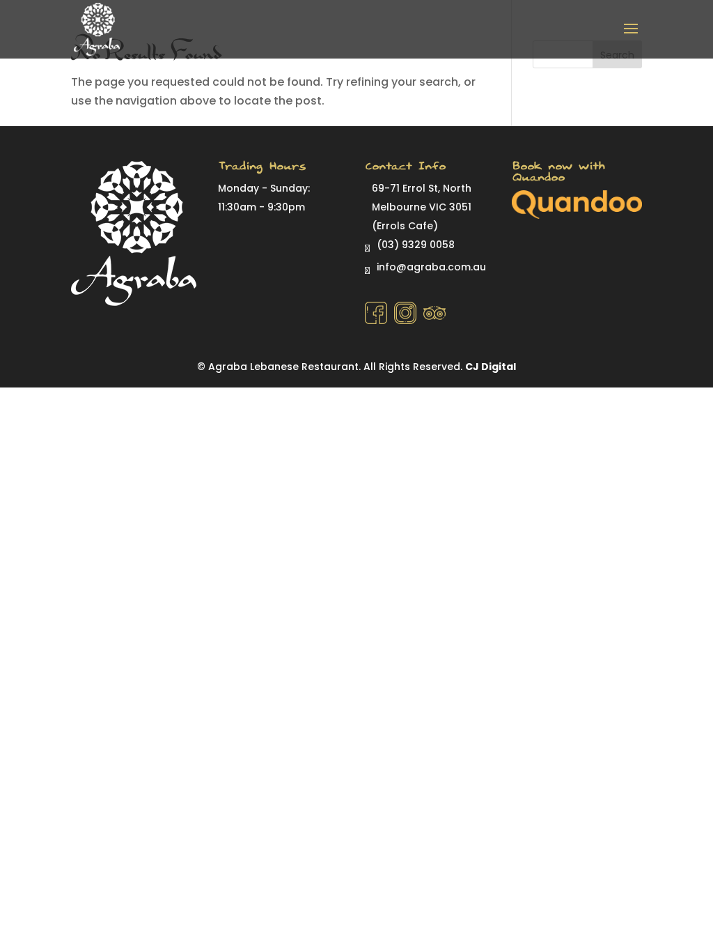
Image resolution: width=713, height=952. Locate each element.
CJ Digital (490, 367)
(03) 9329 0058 (416, 245)
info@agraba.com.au (431, 267)
